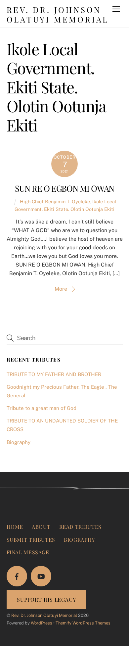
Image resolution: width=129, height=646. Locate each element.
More (61, 289)
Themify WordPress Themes (83, 623)
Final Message (28, 552)
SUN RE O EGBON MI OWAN (64, 188)
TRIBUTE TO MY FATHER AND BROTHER (54, 374)
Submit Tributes (31, 539)
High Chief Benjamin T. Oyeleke (55, 201)
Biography (18, 442)
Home (15, 526)
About (41, 526)
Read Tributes (80, 526)
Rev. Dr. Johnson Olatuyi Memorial (44, 615)
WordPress (41, 623)
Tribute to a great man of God (41, 408)
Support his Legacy (46, 599)
